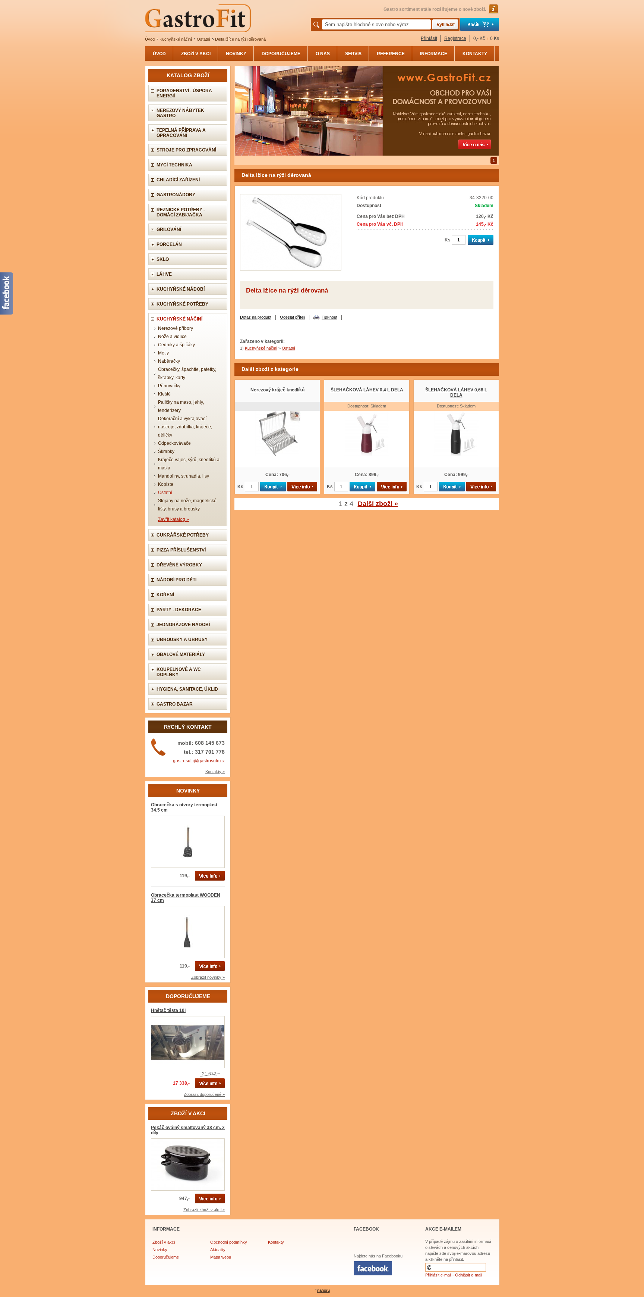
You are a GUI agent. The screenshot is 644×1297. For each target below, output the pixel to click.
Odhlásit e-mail (468, 1275)
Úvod (150, 39)
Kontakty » (215, 771)
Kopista (165, 484)
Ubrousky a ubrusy (182, 639)
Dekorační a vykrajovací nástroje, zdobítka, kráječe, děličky (185, 427)
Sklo (163, 259)
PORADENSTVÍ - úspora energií (184, 93)
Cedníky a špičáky (176, 344)
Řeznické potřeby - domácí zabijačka (181, 212)
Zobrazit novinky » (208, 977)
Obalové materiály (181, 654)
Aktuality (217, 1249)
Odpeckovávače (174, 443)
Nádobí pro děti (176, 579)
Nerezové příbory (175, 328)
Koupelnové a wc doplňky (179, 672)
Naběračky (169, 361)
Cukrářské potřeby (183, 535)
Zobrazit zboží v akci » (204, 1209)
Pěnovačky (169, 385)
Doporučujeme (165, 1257)
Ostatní (203, 39)
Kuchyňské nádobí (181, 289)
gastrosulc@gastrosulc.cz (199, 760)
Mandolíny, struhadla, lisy (183, 476)
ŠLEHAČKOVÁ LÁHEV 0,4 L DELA (367, 390)
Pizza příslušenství (181, 550)
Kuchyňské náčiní (176, 39)
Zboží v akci (163, 1242)
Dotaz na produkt (255, 317)
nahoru (323, 1290)
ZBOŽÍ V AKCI (196, 53)
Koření (165, 594)
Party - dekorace (179, 609)
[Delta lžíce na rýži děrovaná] (290, 269)
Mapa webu (220, 1257)
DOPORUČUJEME (281, 53)
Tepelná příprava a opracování (181, 133)
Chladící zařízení (178, 179)
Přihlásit (429, 38)
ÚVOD (159, 53)
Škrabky (166, 451)
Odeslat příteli (292, 317)
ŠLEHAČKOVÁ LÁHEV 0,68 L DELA (456, 392)
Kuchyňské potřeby (182, 304)
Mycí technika (174, 165)
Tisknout (329, 317)
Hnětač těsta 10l (168, 1010)
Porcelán (169, 244)
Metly (163, 353)
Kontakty (276, 1242)
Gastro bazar (175, 704)
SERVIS (353, 53)
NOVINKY (236, 53)
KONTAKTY (475, 53)
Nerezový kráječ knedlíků (277, 390)
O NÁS (323, 53)
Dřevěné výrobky (179, 565)
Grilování (169, 229)
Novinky (159, 1249)
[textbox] (376, 24)
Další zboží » (378, 503)
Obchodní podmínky (228, 1242)
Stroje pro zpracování (186, 150)
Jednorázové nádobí (183, 624)
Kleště (164, 394)
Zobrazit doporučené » (204, 1094)
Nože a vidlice (172, 336)
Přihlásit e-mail (438, 1275)
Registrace (455, 38)
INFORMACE (433, 53)
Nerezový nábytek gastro (180, 113)
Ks (448, 240)
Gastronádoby (176, 194)
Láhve (164, 274)
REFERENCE (391, 53)
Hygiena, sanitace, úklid (187, 689)
